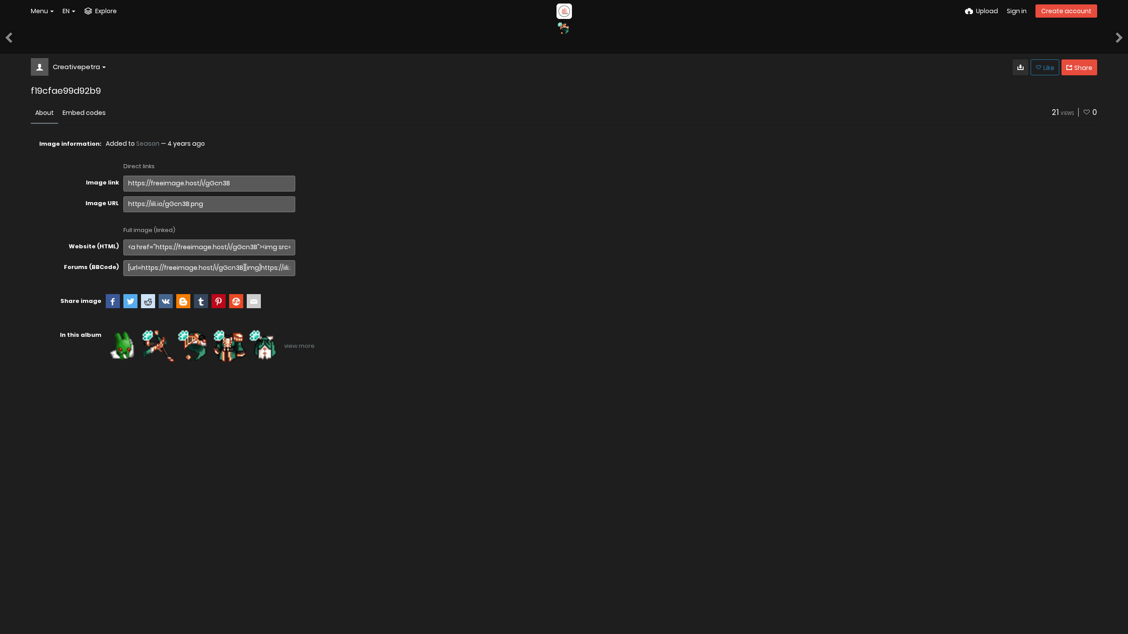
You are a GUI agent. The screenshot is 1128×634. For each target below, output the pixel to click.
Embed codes (84, 112)
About (44, 112)
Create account (1066, 11)
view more (299, 346)
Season (148, 143)
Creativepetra (76, 66)
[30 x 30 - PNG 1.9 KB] (1020, 67)
